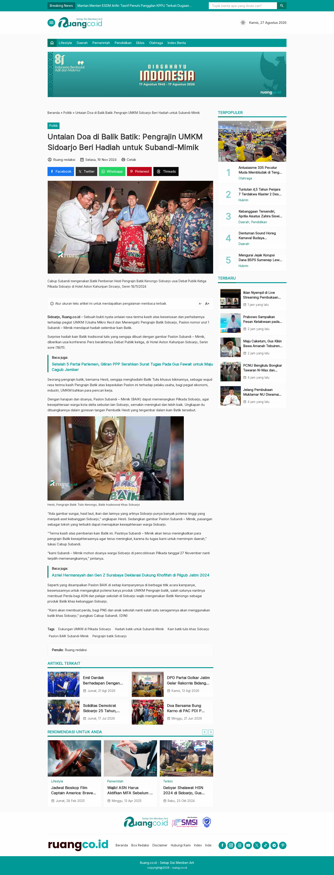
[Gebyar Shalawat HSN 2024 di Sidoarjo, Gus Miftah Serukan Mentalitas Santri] (186, 758)
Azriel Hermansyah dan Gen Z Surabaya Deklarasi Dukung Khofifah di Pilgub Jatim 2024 (130, 575)
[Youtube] (248, 845)
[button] (282, 5)
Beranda (122, 845)
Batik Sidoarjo (166, 322)
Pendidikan (123, 43)
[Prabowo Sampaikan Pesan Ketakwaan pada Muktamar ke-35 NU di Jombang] (230, 323)
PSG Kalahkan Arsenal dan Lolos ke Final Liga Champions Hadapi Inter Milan (153, 5)
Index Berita (177, 43)
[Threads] (239, 845)
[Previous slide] (204, 732)
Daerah (82, 43)
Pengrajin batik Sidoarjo (109, 636)
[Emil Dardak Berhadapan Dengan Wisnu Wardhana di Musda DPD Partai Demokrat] (64, 684)
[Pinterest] (283, 845)
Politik (53, 125)
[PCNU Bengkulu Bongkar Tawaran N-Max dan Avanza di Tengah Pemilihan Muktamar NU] (230, 371)
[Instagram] (231, 845)
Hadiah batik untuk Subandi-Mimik (139, 629)
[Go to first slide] (210, 732)
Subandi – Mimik (60, 328)
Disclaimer (159, 845)
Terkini (168, 781)
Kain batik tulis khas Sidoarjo (188, 629)
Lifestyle (65, 43)
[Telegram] (274, 845)
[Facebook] (222, 845)
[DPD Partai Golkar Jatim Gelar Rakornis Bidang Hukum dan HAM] (148, 684)
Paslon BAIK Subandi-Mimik (69, 636)
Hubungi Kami (181, 845)
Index (198, 845)
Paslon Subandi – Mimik (186, 336)
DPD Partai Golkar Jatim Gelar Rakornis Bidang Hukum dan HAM (188, 682)
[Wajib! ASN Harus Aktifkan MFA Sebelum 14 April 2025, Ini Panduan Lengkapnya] (130, 758)
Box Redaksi (140, 845)
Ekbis (140, 43)
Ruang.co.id (71, 317)
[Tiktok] (265, 845)
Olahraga (156, 43)
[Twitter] (257, 845)
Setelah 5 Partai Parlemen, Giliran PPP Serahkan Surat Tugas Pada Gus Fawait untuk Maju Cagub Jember (132, 367)
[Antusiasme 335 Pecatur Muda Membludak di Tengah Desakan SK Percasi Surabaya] (252, 141)
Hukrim (243, 200)
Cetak (131, 159)
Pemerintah (101, 43)
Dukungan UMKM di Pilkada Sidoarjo (84, 629)
